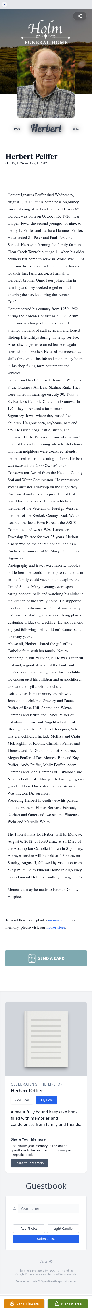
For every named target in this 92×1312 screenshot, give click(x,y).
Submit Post (46, 1239)
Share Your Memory (29, 1163)
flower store (55, 927)
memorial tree (59, 920)
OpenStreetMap (51, 1281)
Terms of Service (58, 1274)
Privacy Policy (33, 1274)
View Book (22, 1100)
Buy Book (46, 1100)
